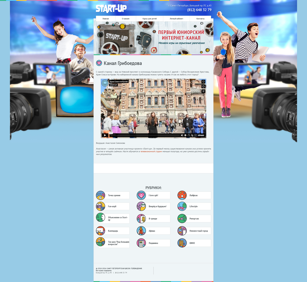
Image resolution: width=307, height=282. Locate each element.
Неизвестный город (199, 230)
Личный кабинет (176, 18)
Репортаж (194, 218)
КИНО (192, 243)
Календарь (113, 230)
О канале (125, 18)
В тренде (153, 218)
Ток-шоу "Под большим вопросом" (118, 243)
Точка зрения (114, 195)
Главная (106, 18)
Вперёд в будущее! (157, 206)
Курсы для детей (150, 18)
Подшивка (153, 243)
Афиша (152, 230)
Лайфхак (194, 195)
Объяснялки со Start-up (118, 218)
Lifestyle (194, 206)
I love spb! (153, 195)
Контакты (200, 18)
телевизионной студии (151, 151)
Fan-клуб (112, 206)
